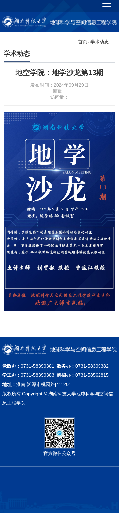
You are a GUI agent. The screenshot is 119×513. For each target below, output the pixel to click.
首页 (82, 41)
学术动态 (99, 41)
